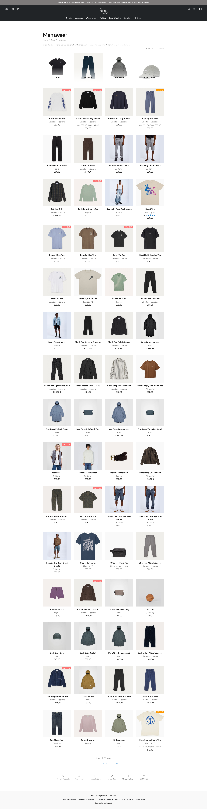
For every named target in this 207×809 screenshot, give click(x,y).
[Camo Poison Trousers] (57, 499)
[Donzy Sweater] (88, 723)
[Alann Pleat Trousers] (57, 149)
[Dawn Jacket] (88, 680)
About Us (130, 799)
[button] (103, 11)
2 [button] (103, 763)
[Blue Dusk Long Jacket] (119, 412)
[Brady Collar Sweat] (88, 456)
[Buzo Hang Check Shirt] (150, 456)
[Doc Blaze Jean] (57, 723)
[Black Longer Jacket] (150, 325)
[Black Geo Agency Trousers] (88, 325)
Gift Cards (144, 779)
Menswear (79, 18)
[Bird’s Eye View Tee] (88, 282)
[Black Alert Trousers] (150, 282)
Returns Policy (120, 799)
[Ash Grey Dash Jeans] (119, 149)
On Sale (138, 18)
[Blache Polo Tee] (119, 282)
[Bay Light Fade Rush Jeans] (119, 192)
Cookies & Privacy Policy (87, 799)
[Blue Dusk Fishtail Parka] (57, 412)
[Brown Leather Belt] (119, 456)
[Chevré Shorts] (57, 593)
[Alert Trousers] (88, 149)
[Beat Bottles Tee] (88, 238)
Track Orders (95, 779)
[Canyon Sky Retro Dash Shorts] (57, 546)
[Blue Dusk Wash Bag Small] (150, 412)
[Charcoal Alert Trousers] (150, 546)
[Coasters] (150, 593)
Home (45, 40)
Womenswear (91, 18)
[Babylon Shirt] (57, 192)
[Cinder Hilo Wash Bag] (119, 593)
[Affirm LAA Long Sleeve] (119, 102)
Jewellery (127, 18)
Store (53, 40)
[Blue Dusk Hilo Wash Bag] (88, 412)
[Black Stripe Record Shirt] (119, 369)
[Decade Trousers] (150, 680)
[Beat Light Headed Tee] (150, 238)
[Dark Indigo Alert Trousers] (150, 636)
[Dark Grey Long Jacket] (119, 636)
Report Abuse (140, 799)
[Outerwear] (118, 63)
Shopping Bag (127, 779)
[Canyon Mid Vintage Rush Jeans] (150, 499)
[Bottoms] (88, 63)
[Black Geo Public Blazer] (119, 325)
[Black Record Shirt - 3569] (88, 369)
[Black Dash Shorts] (57, 325)
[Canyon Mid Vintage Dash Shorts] (119, 499)
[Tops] (57, 63)
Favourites (111, 779)
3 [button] (106, 763)
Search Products (63, 779)
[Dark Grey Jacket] (88, 636)
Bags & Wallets (115, 18)
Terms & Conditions (69, 799)
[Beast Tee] (150, 192)
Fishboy (103, 18)
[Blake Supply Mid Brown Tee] (150, 369)
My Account (79, 779)
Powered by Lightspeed (103, 803)
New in (69, 18)
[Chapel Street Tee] (88, 546)
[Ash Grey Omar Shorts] (150, 149)
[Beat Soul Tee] (57, 282)
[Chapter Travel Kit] (119, 546)
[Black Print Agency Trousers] (57, 369)
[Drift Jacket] (119, 723)
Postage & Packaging (105, 799)
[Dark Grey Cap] (57, 636)
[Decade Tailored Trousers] (119, 680)
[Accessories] (149, 63)
